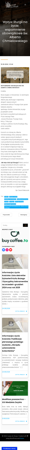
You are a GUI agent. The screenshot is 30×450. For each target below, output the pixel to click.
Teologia (12, 201)
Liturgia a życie (13, 196)
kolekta (6, 196)
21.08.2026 (5, 418)
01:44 (11, 64)
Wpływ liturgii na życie (10, 204)
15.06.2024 (4, 64)
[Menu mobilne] (25, 4)
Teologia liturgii (19, 201)
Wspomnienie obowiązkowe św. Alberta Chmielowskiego (16, 206)
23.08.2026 (6, 372)
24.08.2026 (6, 308)
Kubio (22, 438)
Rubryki (6, 201)
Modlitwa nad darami (10, 199)
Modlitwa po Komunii (22, 199)
